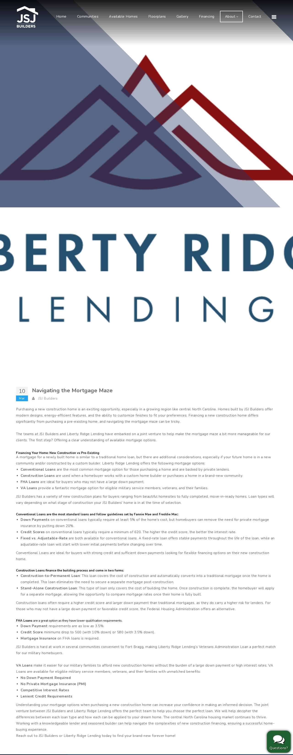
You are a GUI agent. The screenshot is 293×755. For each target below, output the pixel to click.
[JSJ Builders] (27, 16)
